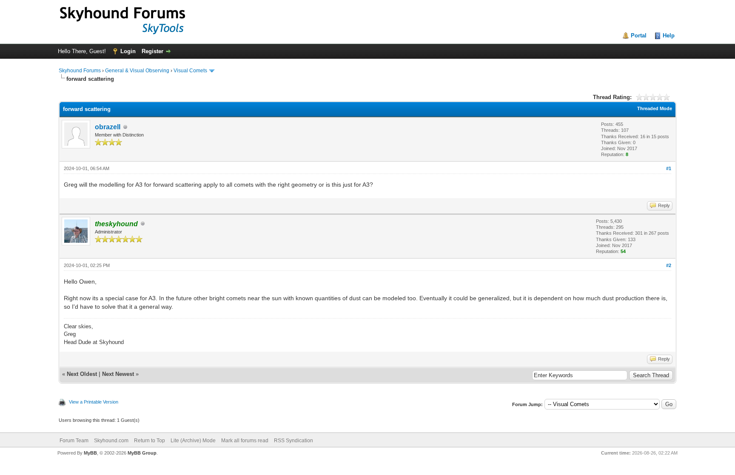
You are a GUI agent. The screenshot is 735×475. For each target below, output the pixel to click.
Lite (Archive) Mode (193, 441)
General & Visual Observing (137, 71)
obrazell (107, 127)
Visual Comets (190, 71)
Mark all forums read (244, 441)
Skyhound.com (111, 441)
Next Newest (118, 374)
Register (152, 51)
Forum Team (74, 441)
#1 (668, 168)
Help (669, 35)
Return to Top (149, 441)
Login (128, 51)
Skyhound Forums (80, 71)
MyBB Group (142, 452)
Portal (639, 35)
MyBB (90, 452)
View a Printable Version (93, 401)
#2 (668, 265)
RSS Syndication (293, 441)
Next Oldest (82, 374)
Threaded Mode (654, 108)
